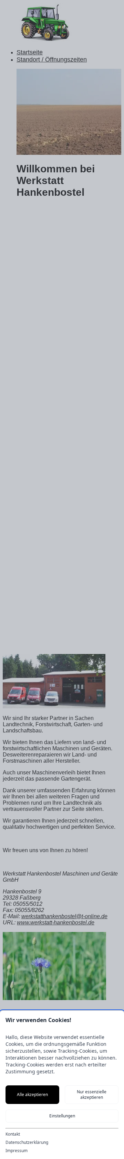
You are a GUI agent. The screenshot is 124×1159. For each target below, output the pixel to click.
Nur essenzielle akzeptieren (91, 1094)
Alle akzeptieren (32, 1094)
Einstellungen (62, 1116)
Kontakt (13, 1134)
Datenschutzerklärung (27, 1142)
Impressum (17, 1150)
